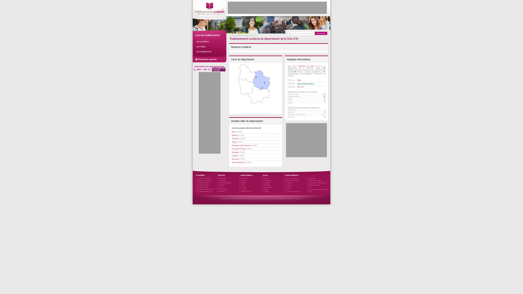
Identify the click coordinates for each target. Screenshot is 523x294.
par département (204, 51)
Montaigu (267, 185)
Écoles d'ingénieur (314, 185)
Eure (243, 185)
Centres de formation (293, 191)
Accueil (232, 35)
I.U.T (310, 187)
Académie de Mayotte (204, 178)
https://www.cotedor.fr (305, 83)
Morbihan (245, 178)
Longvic (235, 156)
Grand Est (223, 178)
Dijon (234, 132)
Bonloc (266, 189)
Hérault (244, 180)
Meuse (244, 182)
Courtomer (267, 180)
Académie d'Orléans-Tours (205, 189)
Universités (312, 178)
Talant (234, 142)
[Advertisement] (277, 8)
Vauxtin (266, 178)
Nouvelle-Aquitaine (225, 182)
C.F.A (288, 189)
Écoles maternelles (292, 178)
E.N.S (310, 191)
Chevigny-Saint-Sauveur (241, 145)
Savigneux (267, 182)
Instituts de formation (315, 180)
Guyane (222, 185)
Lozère (244, 189)
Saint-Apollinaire (238, 162)
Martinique (223, 180)
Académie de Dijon (242, 35)
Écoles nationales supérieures (318, 189)
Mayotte (222, 191)
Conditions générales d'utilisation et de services (287, 198)
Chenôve (235, 139)
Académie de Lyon (203, 185)
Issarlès (266, 191)
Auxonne (235, 159)
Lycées (289, 185)
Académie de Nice (203, 187)
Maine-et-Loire (246, 191)
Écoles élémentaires (293, 180)
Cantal (244, 187)
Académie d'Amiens (203, 182)
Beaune (235, 135)
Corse (221, 187)
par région (201, 46)
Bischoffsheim (268, 187)
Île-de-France (224, 189)
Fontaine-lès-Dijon (239, 149)
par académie (203, 41)
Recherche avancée (207, 59)
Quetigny (235, 152)
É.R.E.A (289, 187)
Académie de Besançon (204, 191)
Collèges (289, 182)
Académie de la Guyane (204, 180)
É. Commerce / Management (318, 183)
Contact (268, 198)
